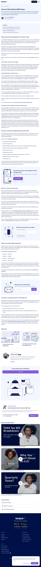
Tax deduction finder (26, 537)
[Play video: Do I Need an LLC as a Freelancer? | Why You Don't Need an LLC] (20, 459)
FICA (7, 107)
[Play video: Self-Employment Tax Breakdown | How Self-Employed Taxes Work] (20, 435)
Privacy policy (4, 547)
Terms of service (4, 546)
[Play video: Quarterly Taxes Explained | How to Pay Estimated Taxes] (20, 483)
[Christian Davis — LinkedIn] (18, 354)
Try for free (34, 1)
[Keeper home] (4, 1)
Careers (2, 534)
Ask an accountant (25, 541)
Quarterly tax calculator (26, 539)
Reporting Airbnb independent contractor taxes (11, 27)
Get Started (20, 371)
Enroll (34, 289)
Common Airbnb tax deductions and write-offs (11, 28)
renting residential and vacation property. (17, 321)
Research (3, 539)
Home (2, 6)
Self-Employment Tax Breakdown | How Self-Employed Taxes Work (13, 446)
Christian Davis (11, 17)
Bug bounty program (5, 549)
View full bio (13, 361)
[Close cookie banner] (38, 558)
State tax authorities (5, 551)
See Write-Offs (21, 235)
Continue (34, 563)
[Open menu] (39, 2)
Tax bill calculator (25, 534)
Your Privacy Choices (5, 552)
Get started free (18, 178)
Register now (33, 415)
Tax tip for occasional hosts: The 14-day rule (10, 32)
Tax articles (7, 6)
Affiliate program (4, 537)
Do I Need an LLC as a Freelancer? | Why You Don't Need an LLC (12, 470)
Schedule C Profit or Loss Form (12, 220)
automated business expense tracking (22, 210)
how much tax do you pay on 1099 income (23, 102)
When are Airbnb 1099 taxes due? (9, 30)
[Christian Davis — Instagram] (20, 354)
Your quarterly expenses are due (8, 251)
